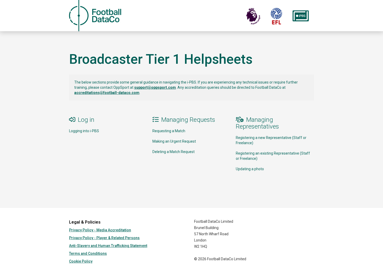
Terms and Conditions (88, 253)
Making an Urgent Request (174, 141)
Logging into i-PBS (84, 131)
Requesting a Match (168, 131)
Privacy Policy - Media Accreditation (100, 230)
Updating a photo (250, 169)
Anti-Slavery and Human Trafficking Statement (108, 246)
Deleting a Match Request (173, 152)
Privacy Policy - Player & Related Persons (104, 238)
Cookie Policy (80, 261)
